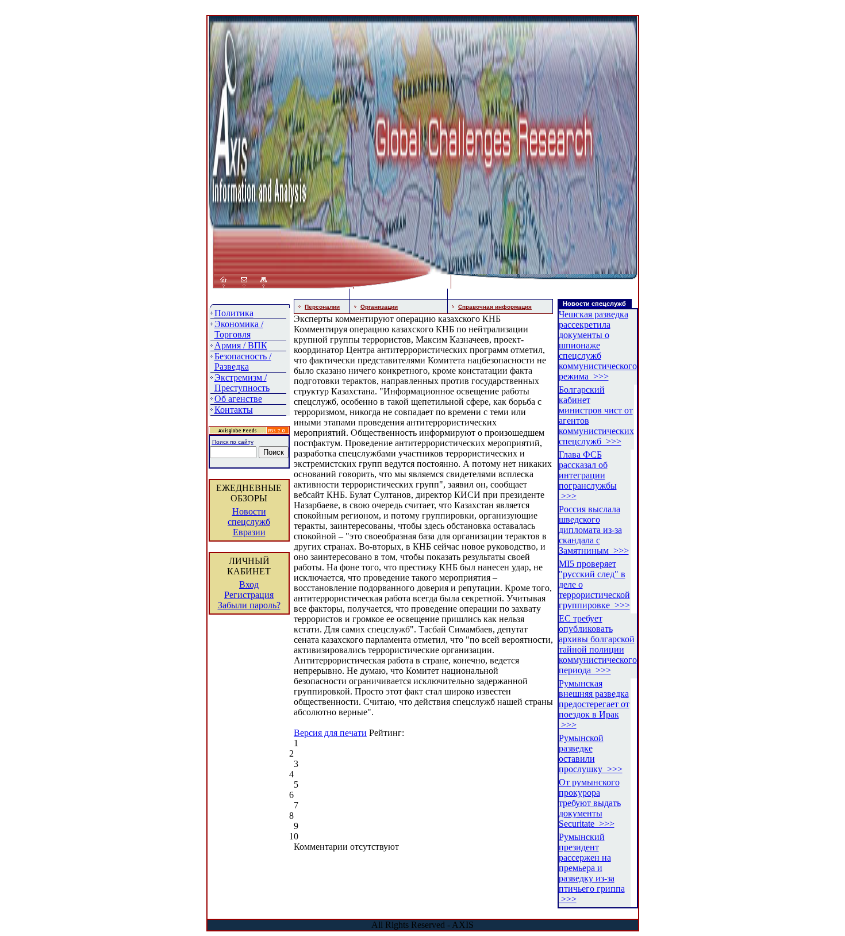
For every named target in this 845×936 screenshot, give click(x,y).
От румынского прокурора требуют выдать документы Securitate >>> (590, 802)
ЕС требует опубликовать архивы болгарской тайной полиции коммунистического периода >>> (598, 644)
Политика (234, 313)
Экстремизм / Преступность (242, 383)
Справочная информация (495, 307)
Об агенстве (238, 399)
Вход (249, 584)
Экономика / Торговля (238, 329)
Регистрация (249, 595)
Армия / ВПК (240, 345)
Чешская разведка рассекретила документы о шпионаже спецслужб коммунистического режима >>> (598, 345)
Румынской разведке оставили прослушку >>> (591, 753)
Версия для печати (330, 733)
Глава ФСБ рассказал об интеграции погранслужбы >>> (588, 475)
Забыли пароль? (249, 605)
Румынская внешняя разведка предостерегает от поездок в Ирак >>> (594, 704)
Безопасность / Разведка (242, 361)
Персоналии (322, 307)
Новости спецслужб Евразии (249, 522)
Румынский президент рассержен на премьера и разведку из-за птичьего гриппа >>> (592, 868)
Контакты (233, 410)
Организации (379, 307)
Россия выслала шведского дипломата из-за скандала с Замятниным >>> (594, 529)
